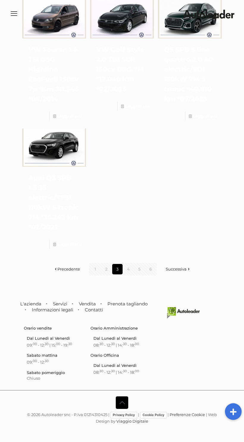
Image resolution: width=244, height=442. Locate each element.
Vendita (87, 304)
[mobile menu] (14, 14)
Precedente (68, 269)
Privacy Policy (124, 415)
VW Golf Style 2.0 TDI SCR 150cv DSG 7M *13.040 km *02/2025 (120, 69)
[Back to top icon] (122, 402)
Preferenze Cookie (187, 414)
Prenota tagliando (127, 304)
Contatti (94, 310)
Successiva (176, 269)
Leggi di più (69, 116)
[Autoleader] (208, 13)
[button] (233, 411)
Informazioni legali (52, 310)
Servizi (60, 304)
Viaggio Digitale (132, 421)
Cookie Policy (153, 415)
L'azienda (30, 304)
